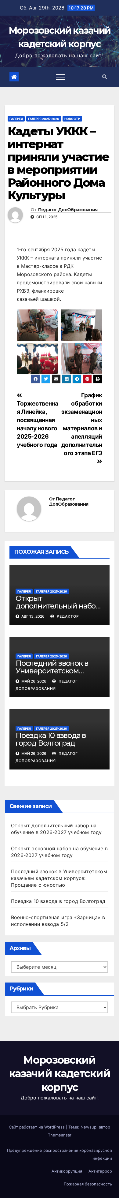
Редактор (67, 616)
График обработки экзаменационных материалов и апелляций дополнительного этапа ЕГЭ (81, 424)
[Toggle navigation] (60, 77)
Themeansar (59, 1134)
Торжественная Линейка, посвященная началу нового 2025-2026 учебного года (37, 424)
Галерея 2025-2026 (43, 119)
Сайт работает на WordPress (37, 1127)
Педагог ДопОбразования (68, 209)
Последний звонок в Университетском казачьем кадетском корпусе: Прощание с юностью (59, 878)
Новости (72, 119)
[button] (104, 77)
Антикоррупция (67, 1171)
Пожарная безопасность (88, 1183)
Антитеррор (100, 1171)
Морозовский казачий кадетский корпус (59, 1073)
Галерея (16, 119)
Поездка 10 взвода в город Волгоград (51, 739)
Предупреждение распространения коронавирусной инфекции (59, 1154)
